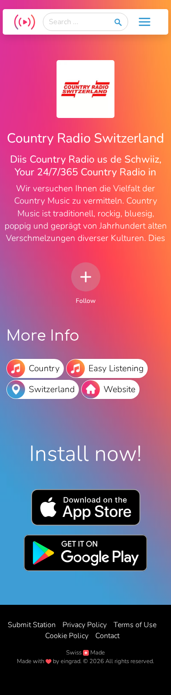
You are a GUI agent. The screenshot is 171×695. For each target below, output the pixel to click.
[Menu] (144, 22)
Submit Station (32, 625)
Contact (107, 636)
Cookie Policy (66, 636)
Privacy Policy (84, 625)
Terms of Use (135, 625)
